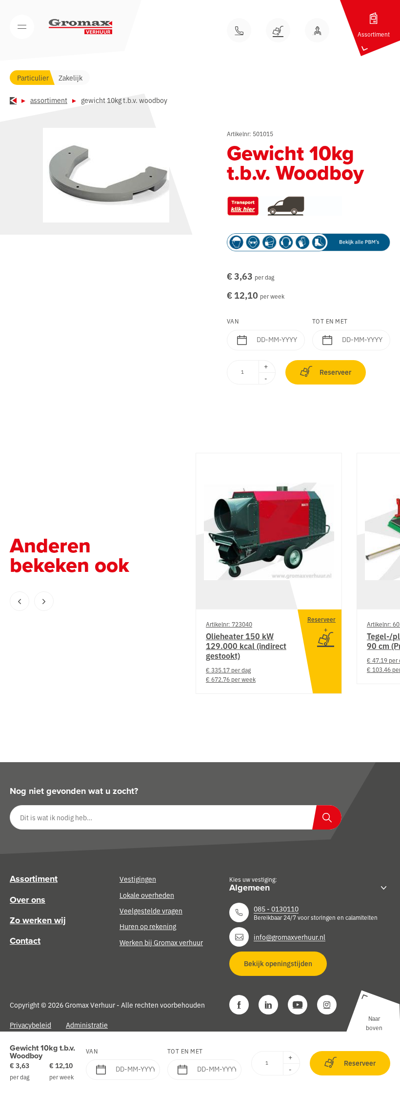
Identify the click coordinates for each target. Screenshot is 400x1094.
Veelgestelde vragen (151, 910)
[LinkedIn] (268, 1004)
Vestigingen (138, 879)
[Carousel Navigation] (83, 601)
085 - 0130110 (276, 908)
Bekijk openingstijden (278, 963)
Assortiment (48, 100)
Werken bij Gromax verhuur (161, 942)
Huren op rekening (148, 926)
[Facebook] (239, 1004)
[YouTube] (297, 1004)
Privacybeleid (30, 1025)
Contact (25, 940)
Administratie (87, 1025)
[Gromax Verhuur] (80, 27)
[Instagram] (327, 1004)
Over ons (27, 899)
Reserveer (335, 372)
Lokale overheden (147, 895)
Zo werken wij (38, 920)
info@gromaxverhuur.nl (289, 937)
